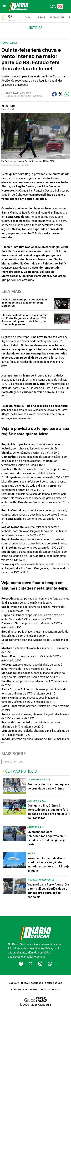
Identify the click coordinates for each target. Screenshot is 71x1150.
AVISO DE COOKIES (50, 989)
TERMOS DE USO (53, 983)
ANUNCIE (14, 983)
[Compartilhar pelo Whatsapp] (67, 94)
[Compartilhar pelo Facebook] (54, 94)
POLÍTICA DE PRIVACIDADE (25, 989)
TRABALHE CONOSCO (32, 983)
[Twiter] (31, 964)
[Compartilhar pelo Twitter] (60, 94)
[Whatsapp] (50, 964)
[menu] (4, 6)
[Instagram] (40, 964)
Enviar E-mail (7, 109)
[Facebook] (21, 964)
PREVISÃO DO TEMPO (13, 762)
